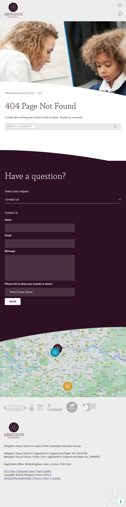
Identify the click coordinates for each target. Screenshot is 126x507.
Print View (10, 471)
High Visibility (43, 471)
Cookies (56, 478)
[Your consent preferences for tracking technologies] (121, 502)
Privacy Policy (41, 478)
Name (9, 220)
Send (12, 301)
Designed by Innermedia (18, 478)
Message (11, 251)
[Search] (120, 14)
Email (9, 235)
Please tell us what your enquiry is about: (29, 284)
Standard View (26, 471)
